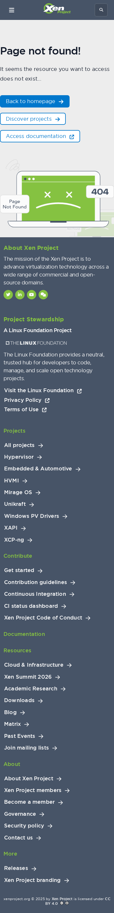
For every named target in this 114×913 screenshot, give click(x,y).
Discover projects (29, 118)
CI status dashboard (31, 606)
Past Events (19, 736)
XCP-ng (14, 540)
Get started (19, 570)
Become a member (29, 802)
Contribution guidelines (35, 582)
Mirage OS (18, 492)
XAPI (11, 528)
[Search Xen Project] (101, 10)
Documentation (24, 634)
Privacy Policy (23, 400)
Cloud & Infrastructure (33, 665)
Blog (10, 712)
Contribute (18, 555)
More (10, 853)
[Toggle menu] (11, 10)
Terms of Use (22, 409)
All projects (19, 445)
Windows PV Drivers (31, 516)
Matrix (12, 724)
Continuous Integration (35, 594)
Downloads (19, 700)
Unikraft (15, 504)
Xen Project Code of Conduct (43, 618)
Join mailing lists (26, 748)
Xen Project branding (32, 880)
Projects (14, 430)
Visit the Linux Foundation (39, 390)
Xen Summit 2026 (28, 677)
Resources (17, 650)
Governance (20, 814)
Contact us (18, 838)
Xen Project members (32, 790)
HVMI (11, 480)
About (12, 764)
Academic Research (30, 688)
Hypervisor (19, 457)
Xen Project (62, 899)
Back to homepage (31, 101)
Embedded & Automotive (38, 468)
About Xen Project (28, 778)
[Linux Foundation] (36, 343)
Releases (16, 868)
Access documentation (37, 136)
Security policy (24, 825)
